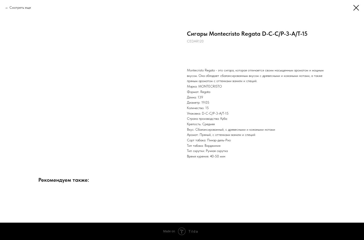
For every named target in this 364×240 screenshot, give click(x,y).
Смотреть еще (20, 7)
